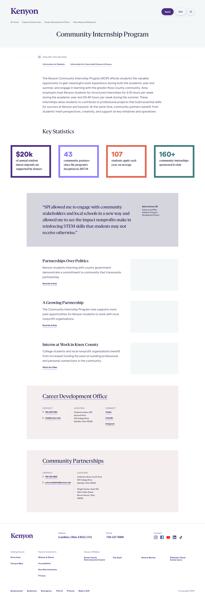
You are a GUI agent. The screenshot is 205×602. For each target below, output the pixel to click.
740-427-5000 (115, 537)
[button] (190, 11)
